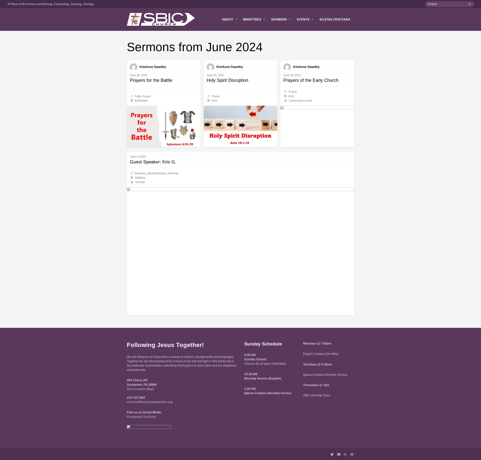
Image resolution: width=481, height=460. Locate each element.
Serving (139, 182)
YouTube (149, 416)
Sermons (279, 19)
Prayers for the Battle (151, 80)
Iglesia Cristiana (335, 19)
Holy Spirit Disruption (227, 80)
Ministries (252, 19)
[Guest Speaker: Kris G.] (240, 251)
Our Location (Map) (140, 389)
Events (303, 19)
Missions (140, 173)
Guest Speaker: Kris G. (153, 161)
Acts (214, 100)
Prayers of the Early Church (310, 80)
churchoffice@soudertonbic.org (150, 402)
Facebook (134, 416)
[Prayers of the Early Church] (317, 126)
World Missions (156, 173)
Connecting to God (300, 100)
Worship (173, 173)
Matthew (140, 177)
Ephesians (141, 100)
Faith (138, 96)
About (227, 19)
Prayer (146, 96)
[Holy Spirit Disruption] (241, 126)
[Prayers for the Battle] (164, 126)
